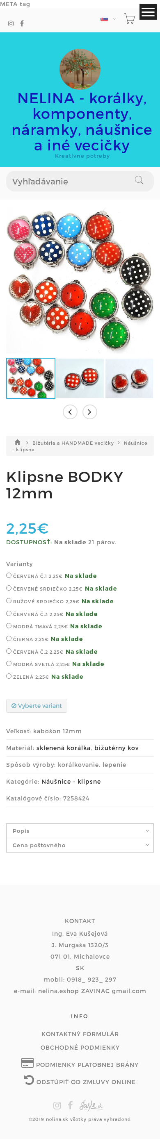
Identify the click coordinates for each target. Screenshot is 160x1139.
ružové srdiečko (45, 601)
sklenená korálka (64, 747)
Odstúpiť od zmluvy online (85, 1081)
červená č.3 (37, 614)
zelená (30, 677)
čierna (30, 639)
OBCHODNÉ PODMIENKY (80, 1047)
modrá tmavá (39, 626)
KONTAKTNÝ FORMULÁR (80, 1033)
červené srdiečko (47, 588)
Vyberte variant (39, 705)
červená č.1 (37, 576)
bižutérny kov (116, 747)
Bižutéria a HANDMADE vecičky (74, 443)
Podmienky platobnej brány (86, 1064)
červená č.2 (37, 652)
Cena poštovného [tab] (39, 845)
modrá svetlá (40, 664)
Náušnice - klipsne (71, 781)
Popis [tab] (21, 831)
